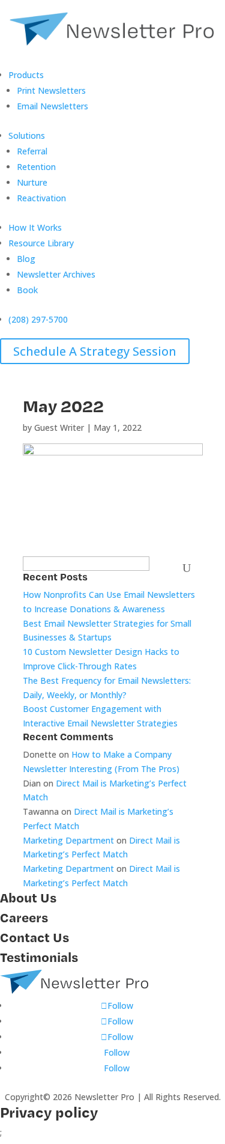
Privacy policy (49, 1111)
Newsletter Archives (56, 274)
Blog (26, 258)
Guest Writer (59, 427)
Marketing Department (68, 840)
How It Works (35, 227)
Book (27, 290)
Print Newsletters (51, 90)
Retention (36, 166)
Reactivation (41, 198)
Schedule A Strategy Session (94, 351)
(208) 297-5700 (38, 319)
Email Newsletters (52, 106)
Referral (32, 151)
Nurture (32, 182)
